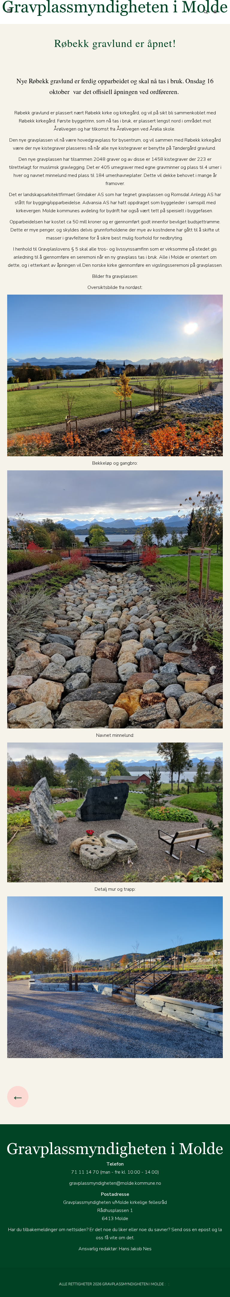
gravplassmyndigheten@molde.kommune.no (115, 1183)
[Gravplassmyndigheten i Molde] (115, 8)
